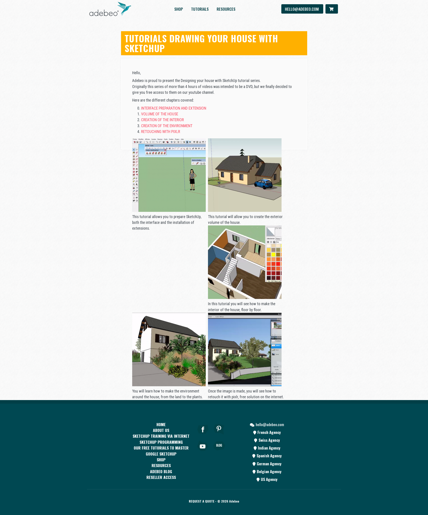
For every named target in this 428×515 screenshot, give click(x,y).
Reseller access (161, 477)
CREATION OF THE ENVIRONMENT (166, 126)
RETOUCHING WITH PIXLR (160, 131)
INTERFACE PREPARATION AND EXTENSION (173, 108)
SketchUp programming (161, 442)
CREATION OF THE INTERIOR (162, 120)
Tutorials (200, 9)
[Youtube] (203, 452)
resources (226, 9)
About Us (161, 430)
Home (161, 424)
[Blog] (219, 452)
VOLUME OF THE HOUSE (159, 114)
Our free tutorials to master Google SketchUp (161, 450)
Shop (178, 9)
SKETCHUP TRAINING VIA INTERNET (161, 436)
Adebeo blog (161, 471)
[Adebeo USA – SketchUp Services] (110, 9)
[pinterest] (219, 435)
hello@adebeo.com (302, 9)
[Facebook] (203, 435)
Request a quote (201, 501)
